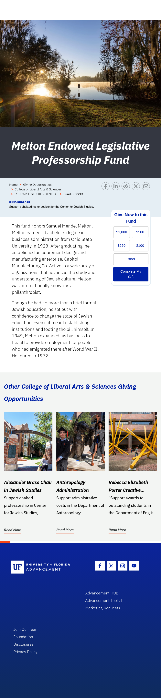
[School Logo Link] (43, 567)
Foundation (23, 636)
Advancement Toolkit (103, 600)
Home (13, 185)
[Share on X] (137, 191)
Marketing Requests (102, 608)
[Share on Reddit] (127, 191)
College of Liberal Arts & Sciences (38, 189)
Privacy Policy (25, 651)
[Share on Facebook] (107, 191)
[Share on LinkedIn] (117, 191)
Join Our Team (26, 629)
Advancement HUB (101, 593)
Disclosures (23, 644)
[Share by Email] (147, 191)
